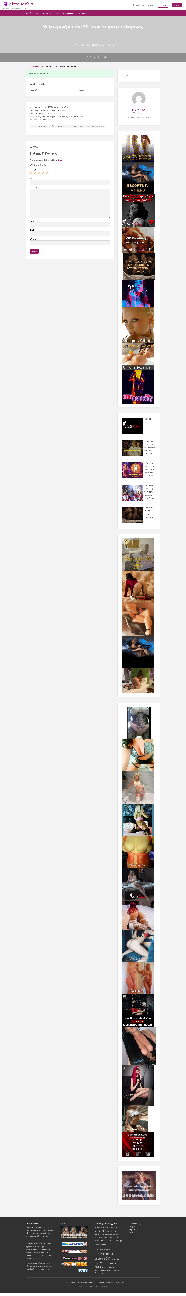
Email (32, 230)
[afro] (139, 723)
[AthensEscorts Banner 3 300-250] (138, 239)
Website (33, 239)
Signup (164, 5)
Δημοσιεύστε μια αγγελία (144, 5)
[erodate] (139, 266)
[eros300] (138, 386)
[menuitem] (143, 5)
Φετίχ (97, 1273)
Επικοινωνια (81, 13)
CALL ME (103, 1267)
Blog (58, 13)
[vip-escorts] (138, 178)
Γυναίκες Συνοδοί (81, 45)
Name (32, 221)
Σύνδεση (177, 5)
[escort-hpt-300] (138, 619)
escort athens (111, 1267)
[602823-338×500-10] (139, 1045)
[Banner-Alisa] (138, 852)
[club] (138, 884)
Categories (47, 13)
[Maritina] (138, 586)
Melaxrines (139, 109)
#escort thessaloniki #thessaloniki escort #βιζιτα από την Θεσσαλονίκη (107, 1253)
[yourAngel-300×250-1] (138, 293)
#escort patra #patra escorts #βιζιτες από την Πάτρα (108, 1241)
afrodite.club (21, 3)
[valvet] (138, 356)
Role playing (105, 1270)
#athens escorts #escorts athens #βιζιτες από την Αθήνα (107, 1230)
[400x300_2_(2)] (138, 1144)
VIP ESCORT (115, 1270)
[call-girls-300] (138, 325)
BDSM (98, 1267)
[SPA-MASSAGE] (138, 554)
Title (32, 179)
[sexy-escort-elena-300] (138, 680)
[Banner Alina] (138, 978)
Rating (33, 170)
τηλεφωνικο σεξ (104, 1273)
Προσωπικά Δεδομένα (104, 1282)
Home (64, 1282)
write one (59, 160)
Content (33, 188)
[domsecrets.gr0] (138, 1010)
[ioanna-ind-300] (138, 787)
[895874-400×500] (138, 1085)
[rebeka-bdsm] (138, 755)
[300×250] (138, 148)
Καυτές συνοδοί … (33, 13)
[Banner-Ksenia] (138, 945)
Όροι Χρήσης (68, 13)
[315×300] (138, 210)
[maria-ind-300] (138, 819)
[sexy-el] (138, 915)
